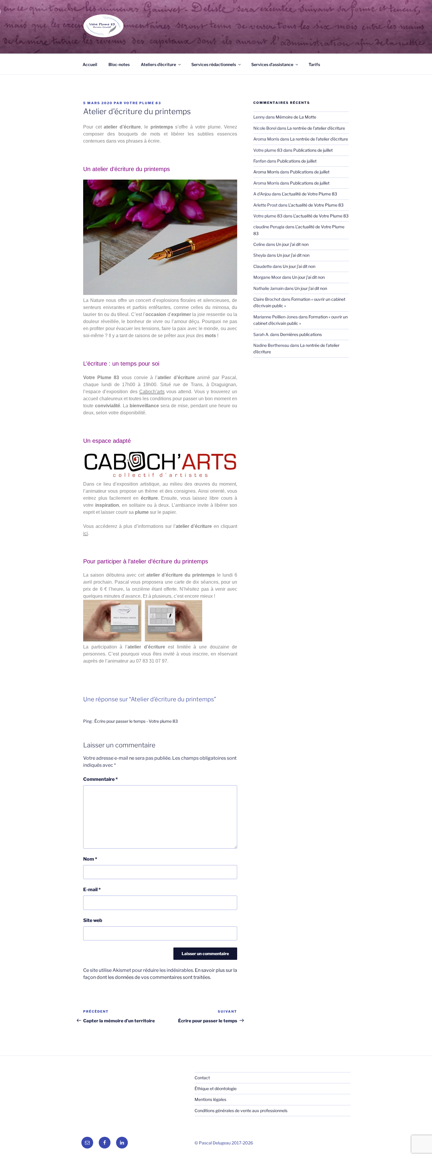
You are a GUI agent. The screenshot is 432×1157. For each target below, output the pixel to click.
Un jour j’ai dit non (292, 244)
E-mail (92, 889)
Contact (202, 1077)
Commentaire (100, 779)
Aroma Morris (266, 171)
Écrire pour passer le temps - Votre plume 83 (136, 721)
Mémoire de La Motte (296, 116)
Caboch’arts (152, 391)
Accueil (90, 64)
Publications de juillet (313, 150)
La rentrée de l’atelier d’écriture (316, 128)
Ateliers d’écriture (158, 64)
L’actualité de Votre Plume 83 (309, 193)
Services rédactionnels (213, 64)
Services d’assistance (272, 64)
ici (85, 533)
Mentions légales (210, 1099)
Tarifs (314, 64)
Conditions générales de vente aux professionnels (241, 1110)
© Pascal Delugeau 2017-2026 (224, 1142)
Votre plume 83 (142, 103)
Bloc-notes (119, 64)
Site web (92, 920)
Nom (90, 859)
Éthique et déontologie (216, 1088)
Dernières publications (301, 334)
